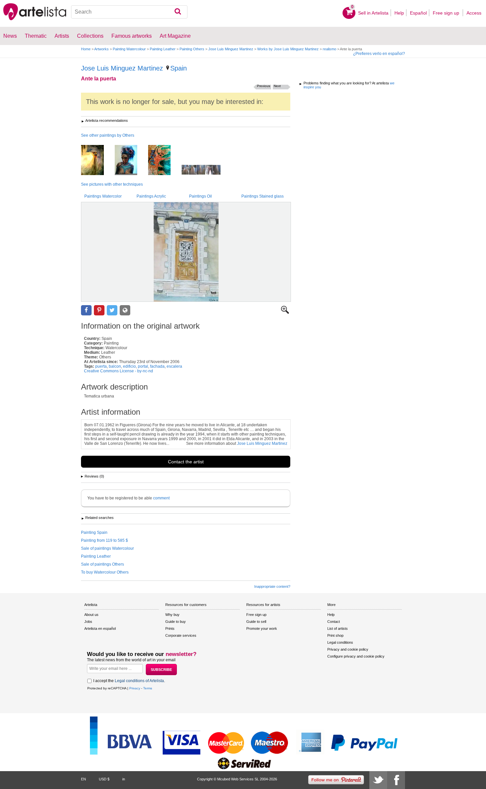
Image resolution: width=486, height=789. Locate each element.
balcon (115, 366)
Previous (263, 86)
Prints (170, 628)
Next (277, 86)
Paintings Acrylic (151, 196)
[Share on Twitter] (112, 310)
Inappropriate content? (272, 586)
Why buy (172, 615)
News (10, 36)
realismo (329, 49)
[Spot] (97, 160)
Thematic (36, 36)
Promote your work (261, 628)
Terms (147, 688)
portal (143, 366)
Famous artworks (131, 36)
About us (91, 615)
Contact (333, 622)
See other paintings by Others (107, 135)
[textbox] (129, 12)
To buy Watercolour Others (105, 572)
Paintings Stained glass (262, 196)
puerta (101, 366)
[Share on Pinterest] (99, 310)
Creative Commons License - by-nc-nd (118, 371)
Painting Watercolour (129, 49)
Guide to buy (175, 622)
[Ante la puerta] (186, 252)
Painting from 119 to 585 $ (104, 540)
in (123, 779)
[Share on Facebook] (86, 310)
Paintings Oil (200, 196)
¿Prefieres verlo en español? (379, 53)
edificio (129, 366)
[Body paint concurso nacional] (131, 160)
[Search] (177, 12)
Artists (62, 36)
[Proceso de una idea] (206, 170)
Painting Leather (163, 49)
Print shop (335, 635)
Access (473, 13)
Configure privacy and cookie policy (356, 656)
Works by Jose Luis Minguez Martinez (288, 49)
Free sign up (447, 13)
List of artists (337, 628)
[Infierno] (164, 160)
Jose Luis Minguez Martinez (230, 49)
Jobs (88, 622)
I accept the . (129, 680)
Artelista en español (100, 628)
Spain (178, 68)
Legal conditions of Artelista (139, 680)
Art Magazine (175, 36)
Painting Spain (94, 532)
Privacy (134, 688)
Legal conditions (340, 642)
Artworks (101, 49)
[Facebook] (396, 780)
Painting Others (192, 49)
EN (83, 779)
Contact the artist (186, 461)
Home (86, 49)
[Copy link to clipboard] (125, 310)
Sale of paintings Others (102, 564)
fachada (157, 366)
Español (418, 13)
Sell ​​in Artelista (373, 13)
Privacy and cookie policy (347, 649)
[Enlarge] (285, 312)
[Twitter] (378, 780)
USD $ (104, 779)
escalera (174, 366)
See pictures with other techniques (112, 184)
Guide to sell (256, 622)
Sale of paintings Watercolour (107, 548)
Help (399, 13)
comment (161, 498)
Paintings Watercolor (103, 196)
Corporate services (180, 635)
